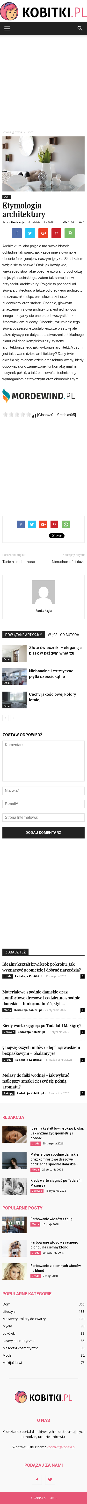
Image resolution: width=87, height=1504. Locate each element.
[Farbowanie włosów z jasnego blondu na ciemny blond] (14, 1248)
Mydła (7, 1326)
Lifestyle (8, 1311)
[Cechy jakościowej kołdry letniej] (14, 700)
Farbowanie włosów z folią (51, 1219)
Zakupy (8, 1093)
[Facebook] (37, 1480)
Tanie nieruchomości (19, 562)
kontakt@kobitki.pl (61, 1447)
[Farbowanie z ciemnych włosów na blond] (14, 1271)
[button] (80, 28)
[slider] (16, 414)
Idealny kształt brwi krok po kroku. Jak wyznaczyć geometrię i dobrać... (57, 1133)
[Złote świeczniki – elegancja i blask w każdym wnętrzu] (14, 653)
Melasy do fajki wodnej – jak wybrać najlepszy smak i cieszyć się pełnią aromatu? (35, 1080)
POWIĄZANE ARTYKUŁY (23, 635)
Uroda (7, 976)
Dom (6, 196)
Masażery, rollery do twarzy (24, 1318)
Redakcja (18, 222)
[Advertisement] (43, 81)
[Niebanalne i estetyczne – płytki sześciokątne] (14, 676)
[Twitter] (50, 1480)
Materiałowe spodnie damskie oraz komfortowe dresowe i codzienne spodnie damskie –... (55, 1159)
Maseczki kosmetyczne (20, 1348)
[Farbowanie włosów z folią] (14, 1225)
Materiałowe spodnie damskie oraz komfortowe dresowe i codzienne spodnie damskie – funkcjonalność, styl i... (41, 997)
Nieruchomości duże (68, 562)
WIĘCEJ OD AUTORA (63, 635)
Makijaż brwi (12, 1362)
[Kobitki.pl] (43, 11)
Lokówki (8, 1333)
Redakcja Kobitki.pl (28, 976)
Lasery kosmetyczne (18, 1340)
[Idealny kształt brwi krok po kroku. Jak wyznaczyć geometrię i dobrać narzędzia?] (14, 1134)
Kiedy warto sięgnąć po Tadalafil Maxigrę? (41, 1025)
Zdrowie (9, 1032)
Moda (7, 1010)
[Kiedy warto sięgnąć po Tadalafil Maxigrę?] (14, 1186)
